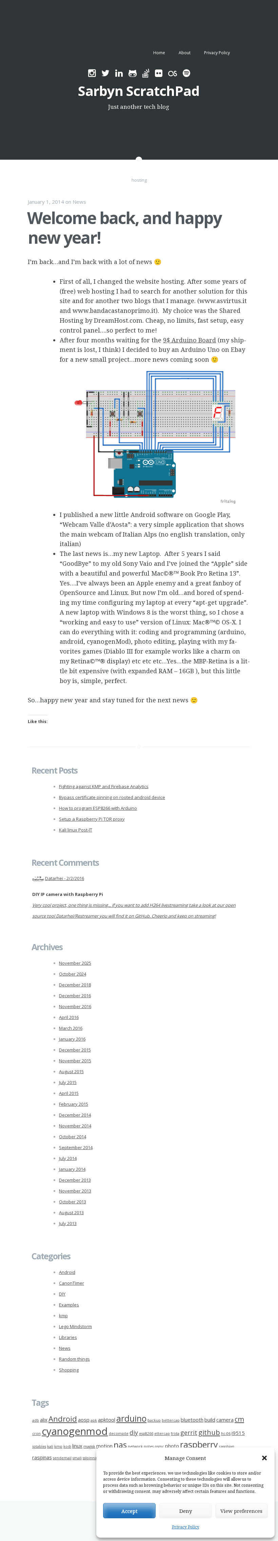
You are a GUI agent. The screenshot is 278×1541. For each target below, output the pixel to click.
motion (104, 1445)
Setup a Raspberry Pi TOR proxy (92, 819)
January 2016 (72, 1039)
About (185, 53)
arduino (131, 1418)
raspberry (199, 1444)
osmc (159, 1446)
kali (50, 1446)
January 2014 (72, 1169)
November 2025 (75, 963)
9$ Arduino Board (189, 340)
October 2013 (72, 1202)
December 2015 (75, 1050)
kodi (67, 1446)
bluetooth (192, 1419)
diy (134, 1432)
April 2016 (69, 1017)
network (135, 1446)
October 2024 (72, 974)
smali (77, 1458)
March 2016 (70, 1028)
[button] (264, 1458)
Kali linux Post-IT (75, 830)
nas (120, 1444)
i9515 (238, 1432)
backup (154, 1420)
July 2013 (68, 1223)
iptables (39, 1446)
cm (239, 1419)
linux (77, 1445)
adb (35, 1420)
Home (159, 53)
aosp (84, 1419)
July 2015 (68, 1082)
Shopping (69, 1370)
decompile (118, 1433)
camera (225, 1419)
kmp (63, 1316)
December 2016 (75, 996)
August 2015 (71, 1071)
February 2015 (73, 1104)
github (209, 1432)
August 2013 (71, 1212)
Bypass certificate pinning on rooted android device (112, 797)
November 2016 (75, 1006)
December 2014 (75, 1115)
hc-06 (226, 1433)
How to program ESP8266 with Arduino (98, 808)
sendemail (62, 1458)
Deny (185, 1510)
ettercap (162, 1433)
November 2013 (75, 1191)
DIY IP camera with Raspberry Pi (67, 894)
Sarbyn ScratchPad (138, 90)
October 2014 (72, 1137)
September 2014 (76, 1147)
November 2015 (75, 1061)
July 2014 (68, 1158)
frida (175, 1433)
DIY (62, 1294)
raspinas (42, 1457)
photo (172, 1445)
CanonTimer (71, 1283)
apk (94, 1420)
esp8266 (146, 1433)
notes (149, 1446)
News (79, 201)
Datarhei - (64, 878)
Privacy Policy (185, 1527)
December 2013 (75, 1180)
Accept (129, 1510)
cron (36, 1433)
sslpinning (91, 1458)
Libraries (68, 1337)
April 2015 (69, 1093)
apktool (106, 1419)
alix (43, 1419)
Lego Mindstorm (75, 1326)
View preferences (241, 1510)
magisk (89, 1446)
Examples (69, 1305)
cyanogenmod (75, 1431)
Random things (74, 1359)
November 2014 (75, 1126)
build (209, 1419)
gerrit (188, 1432)
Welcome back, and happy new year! (124, 227)
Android (67, 1272)
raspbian (226, 1446)
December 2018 (75, 985)
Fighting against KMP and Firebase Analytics (103, 786)
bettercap (171, 1420)
